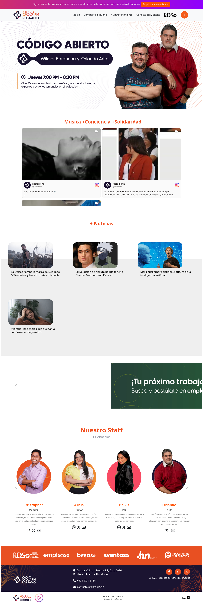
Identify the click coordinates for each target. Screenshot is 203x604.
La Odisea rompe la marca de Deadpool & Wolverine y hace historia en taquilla (35, 273)
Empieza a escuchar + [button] (155, 4)
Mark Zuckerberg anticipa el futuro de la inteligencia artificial (165, 273)
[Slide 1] (87, 104)
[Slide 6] (115, 104)
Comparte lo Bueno (95, 14)
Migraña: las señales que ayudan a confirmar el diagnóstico (33, 330)
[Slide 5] (110, 104)
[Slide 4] (104, 104)
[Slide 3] (98, 104)
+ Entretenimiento (122, 14)
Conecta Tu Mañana (148, 14)
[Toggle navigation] (184, 15)
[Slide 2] (93, 104)
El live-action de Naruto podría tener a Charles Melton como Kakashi (99, 273)
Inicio (76, 14)
